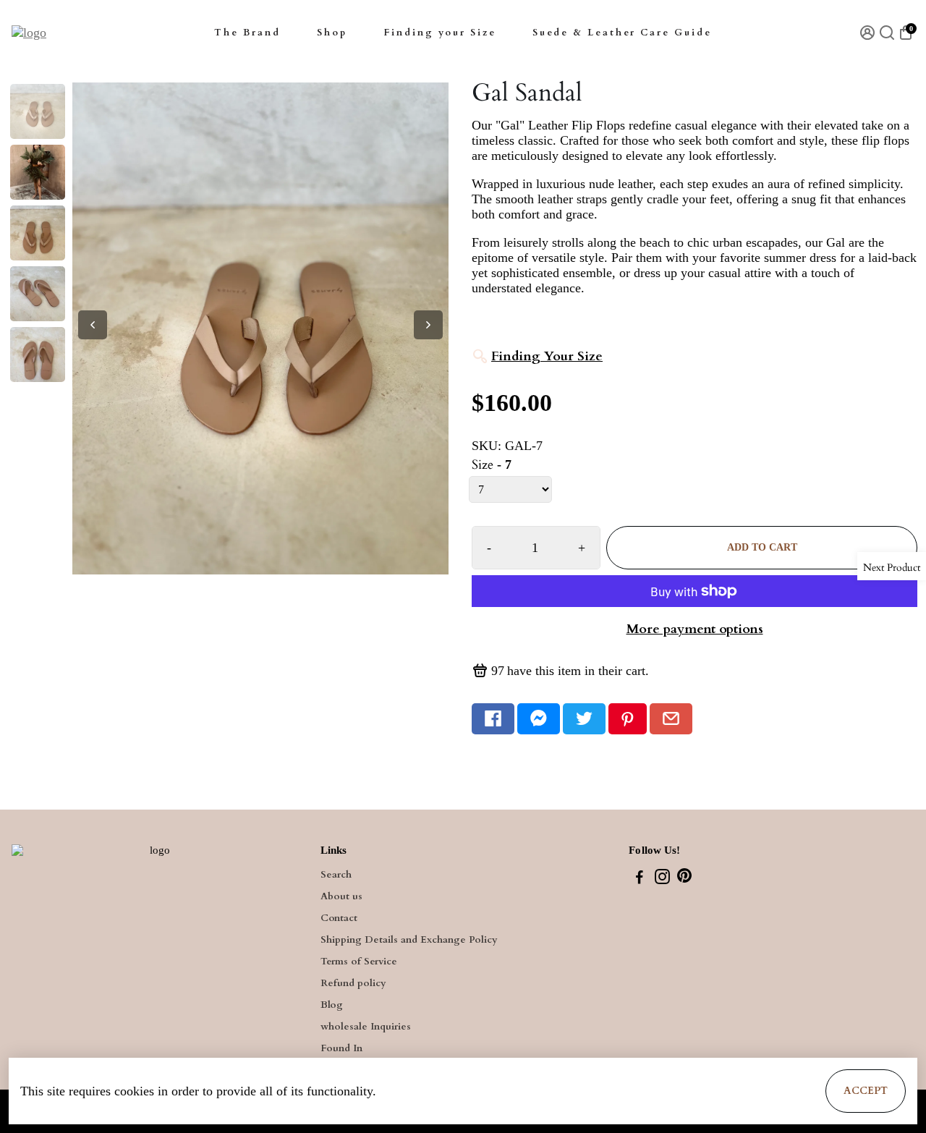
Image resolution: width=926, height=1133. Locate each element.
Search (336, 874)
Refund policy (353, 983)
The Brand (247, 32)
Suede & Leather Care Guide (622, 32)
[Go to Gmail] (671, 718)
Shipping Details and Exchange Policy (409, 939)
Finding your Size (439, 32)
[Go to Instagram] (662, 879)
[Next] (428, 324)
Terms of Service (358, 961)
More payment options (694, 629)
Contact (338, 918)
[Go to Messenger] (538, 718)
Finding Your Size (547, 356)
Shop (332, 32)
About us (341, 896)
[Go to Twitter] (584, 718)
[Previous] (92, 324)
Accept (866, 1091)
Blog (331, 1004)
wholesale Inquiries (365, 1026)
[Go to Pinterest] (627, 718)
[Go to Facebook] (493, 718)
